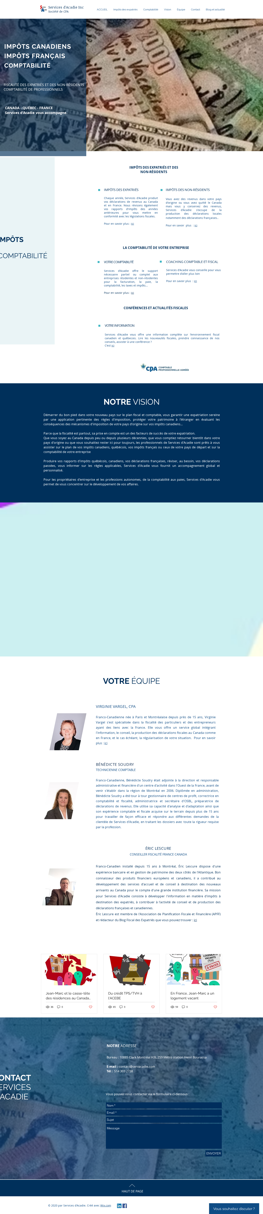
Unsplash (221, 150)
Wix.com (105, 1205)
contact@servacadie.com (137, 1066)
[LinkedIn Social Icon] (119, 1206)
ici (132, 223)
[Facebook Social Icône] (124, 1206)
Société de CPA (58, 11)
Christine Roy (208, 150)
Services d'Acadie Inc (66, 7)
